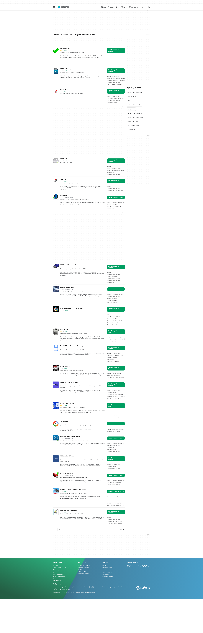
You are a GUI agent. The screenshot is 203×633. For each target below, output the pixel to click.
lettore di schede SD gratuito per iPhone (116, 505)
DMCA (104, 565)
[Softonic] (63, 7)
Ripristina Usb (118, 206)
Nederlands (100, 587)
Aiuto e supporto (57, 569)
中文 (69, 589)
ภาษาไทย (55, 589)
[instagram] (132, 566)
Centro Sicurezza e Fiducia (60, 567)
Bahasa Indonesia (79, 587)
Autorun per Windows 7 (112, 302)
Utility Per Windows (111, 98)
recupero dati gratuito (112, 204)
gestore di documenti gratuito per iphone (116, 503)
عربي (54, 587)
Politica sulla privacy (107, 572)
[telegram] (147, 566)
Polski (105, 587)
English (62, 587)
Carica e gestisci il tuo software (83, 568)
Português (110, 587)
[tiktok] (135, 566)
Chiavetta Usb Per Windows (113, 62)
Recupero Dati (110, 208)
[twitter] (138, 566)
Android (109, 337)
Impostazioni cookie (107, 576)
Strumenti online (57, 580)
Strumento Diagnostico (112, 60)
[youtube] (144, 566)
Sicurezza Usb (110, 64)
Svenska (120, 587)
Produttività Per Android (117, 337)
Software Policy (82, 571)
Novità (125, 7)
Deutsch (58, 587)
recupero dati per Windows (113, 445)
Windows (109, 56)
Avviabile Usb (116, 76)
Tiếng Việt (64, 589)
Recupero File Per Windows (113, 361)
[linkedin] (141, 566)
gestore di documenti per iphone (114, 498)
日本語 (91, 587)
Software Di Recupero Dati (118, 202)
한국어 (95, 587)
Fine (121, 529)
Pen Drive (117, 341)
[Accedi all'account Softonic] (149, 7)
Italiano (86, 587)
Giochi (112, 7)
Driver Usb (109, 523)
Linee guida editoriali (58, 574)
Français (72, 587)
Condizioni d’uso (106, 569)
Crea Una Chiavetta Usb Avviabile (114, 84)
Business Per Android (112, 339)
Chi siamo (55, 565)
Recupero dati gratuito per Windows (115, 320)
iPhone (108, 496)
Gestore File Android (119, 377)
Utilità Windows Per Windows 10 (114, 168)
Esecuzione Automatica (118, 294)
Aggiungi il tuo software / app (59, 577)
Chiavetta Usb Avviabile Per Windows (115, 80)
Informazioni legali (107, 567)
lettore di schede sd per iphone (114, 501)
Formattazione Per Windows (113, 278)
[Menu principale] (54, 7)
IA (118, 7)
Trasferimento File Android (113, 375)
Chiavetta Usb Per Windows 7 (113, 274)
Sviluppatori (135, 7)
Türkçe (59, 589)
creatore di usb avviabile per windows (116, 78)
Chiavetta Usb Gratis (116, 373)
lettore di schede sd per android (114, 415)
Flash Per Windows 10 (117, 56)
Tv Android (117, 431)
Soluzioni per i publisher (84, 565)
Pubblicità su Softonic (83, 573)
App (104, 7)
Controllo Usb (121, 339)
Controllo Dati (116, 96)
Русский (115, 587)
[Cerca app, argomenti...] (142, 7)
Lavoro (54, 572)
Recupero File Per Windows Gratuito (115, 322)
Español (67, 587)
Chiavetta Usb (110, 58)
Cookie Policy (105, 574)
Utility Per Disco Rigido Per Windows (115, 394)
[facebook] (128, 566)
